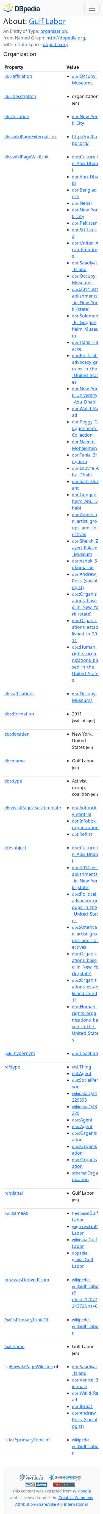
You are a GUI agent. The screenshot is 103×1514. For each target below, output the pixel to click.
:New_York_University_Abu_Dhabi (85, 395)
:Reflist (82, 834)
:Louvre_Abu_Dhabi (85, 471)
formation (19, 714)
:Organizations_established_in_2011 (85, 630)
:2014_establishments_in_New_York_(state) (85, 299)
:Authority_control (84, 811)
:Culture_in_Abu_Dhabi (85, 163)
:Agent (81, 1073)
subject (15, 848)
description (20, 96)
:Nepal (82, 203)
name (14, 761)
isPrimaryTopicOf (26, 1320)
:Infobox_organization (85, 824)
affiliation (18, 76)
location (16, 116)
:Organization (85, 1176)
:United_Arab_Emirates (85, 249)
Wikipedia (82, 1491)
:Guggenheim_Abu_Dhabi (85, 501)
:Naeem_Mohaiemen (84, 445)
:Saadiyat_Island (84, 266)
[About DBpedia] (21, 8)
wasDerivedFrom (26, 1280)
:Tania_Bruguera (84, 458)
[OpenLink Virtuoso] (30, 1476)
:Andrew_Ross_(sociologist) (85, 580)
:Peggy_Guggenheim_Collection (85, 428)
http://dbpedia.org (65, 38)
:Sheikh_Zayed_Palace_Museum (85, 547)
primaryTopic (26, 1440)
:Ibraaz (82, 1406)
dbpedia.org (55, 44)
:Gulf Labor (82, 1259)
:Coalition (85, 1053)
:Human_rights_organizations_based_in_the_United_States (85, 663)
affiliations (19, 694)
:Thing (81, 1067)
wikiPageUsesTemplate (32, 808)
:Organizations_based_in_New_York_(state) (85, 604)
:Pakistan (85, 223)
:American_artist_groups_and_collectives (85, 524)
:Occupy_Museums (84, 79)
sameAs (16, 1213)
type (13, 781)
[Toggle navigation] (92, 8)
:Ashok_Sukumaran (84, 564)
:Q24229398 (84, 1096)
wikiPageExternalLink (30, 137)
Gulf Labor (47, 21)
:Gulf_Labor (85, 1326)
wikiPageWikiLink (26, 157)
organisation (53, 31)
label (13, 1193)
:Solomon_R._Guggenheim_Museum (85, 326)
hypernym (19, 1053)
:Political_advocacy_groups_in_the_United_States (85, 368)
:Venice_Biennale (85, 1383)
